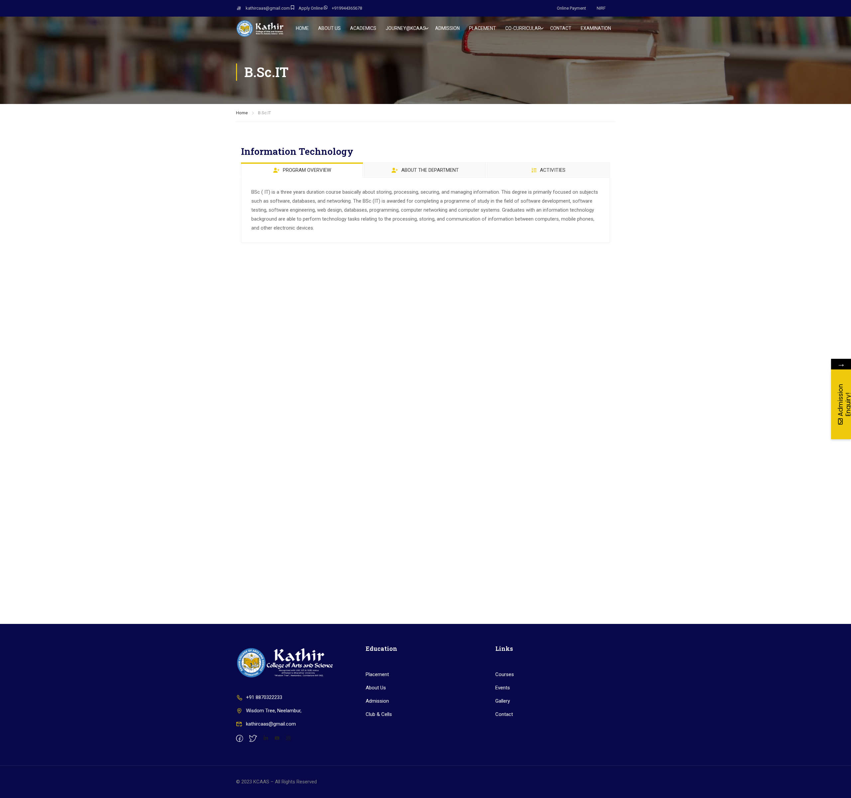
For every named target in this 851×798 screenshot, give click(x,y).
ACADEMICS (363, 28)
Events (502, 688)
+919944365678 (347, 8)
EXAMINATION (596, 28)
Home (302, 28)
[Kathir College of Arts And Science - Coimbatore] (261, 28)
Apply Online (311, 8)
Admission (377, 701)
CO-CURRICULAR (523, 28)
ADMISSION (447, 28)
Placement (377, 674)
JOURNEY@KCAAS (406, 28)
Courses (504, 674)
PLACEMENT (482, 28)
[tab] (302, 169)
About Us (376, 688)
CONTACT (560, 28)
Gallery (502, 701)
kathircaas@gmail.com (268, 8)
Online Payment (571, 8)
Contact (504, 714)
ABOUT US (329, 28)
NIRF (601, 8)
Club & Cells (379, 714)
